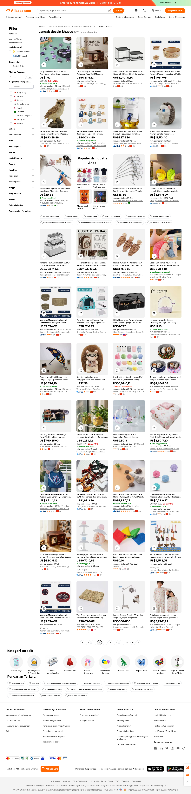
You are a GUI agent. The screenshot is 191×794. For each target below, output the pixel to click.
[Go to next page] (138, 642)
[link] (187, 767)
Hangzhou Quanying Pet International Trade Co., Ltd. (166, 334)
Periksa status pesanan (164, 726)
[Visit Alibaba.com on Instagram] (172, 748)
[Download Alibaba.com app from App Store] (155, 769)
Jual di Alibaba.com (162, 715)
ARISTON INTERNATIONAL (51, 203)
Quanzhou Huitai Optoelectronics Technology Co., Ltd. (55, 143)
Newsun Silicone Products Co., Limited (92, 572)
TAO (117, 781)
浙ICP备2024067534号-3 (167, 790)
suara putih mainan (112, 216)
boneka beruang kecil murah (23, 696)
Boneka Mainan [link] (105, 26)
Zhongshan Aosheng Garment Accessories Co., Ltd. (92, 506)
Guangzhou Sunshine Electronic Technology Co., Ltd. (166, 200)
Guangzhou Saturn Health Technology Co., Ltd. (129, 627)
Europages (136, 781)
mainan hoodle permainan (118, 683)
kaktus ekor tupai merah (77, 696)
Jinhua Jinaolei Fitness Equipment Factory (166, 511)
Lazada (96, 781)
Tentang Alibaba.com (15, 709)
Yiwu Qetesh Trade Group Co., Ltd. (54, 508)
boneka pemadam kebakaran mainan (61, 683)
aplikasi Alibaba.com (134, 769)
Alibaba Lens (22, 769)
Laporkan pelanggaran (126, 744)
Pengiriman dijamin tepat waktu (56, 726)
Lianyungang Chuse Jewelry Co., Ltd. (55, 88)
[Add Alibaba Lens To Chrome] (50, 769)
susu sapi (35, 683)
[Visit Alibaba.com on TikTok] (183, 748)
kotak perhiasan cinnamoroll (131, 223)
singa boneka (92, 216)
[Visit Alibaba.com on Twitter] (166, 748)
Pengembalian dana (125, 731)
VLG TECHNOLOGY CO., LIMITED (164, 143)
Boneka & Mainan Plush (84, 26)
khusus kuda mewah (92, 683)
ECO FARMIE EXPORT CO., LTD (89, 627)
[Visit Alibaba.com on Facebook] (155, 748)
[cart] (145, 11)
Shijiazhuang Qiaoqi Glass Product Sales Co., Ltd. (129, 143)
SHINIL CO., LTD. (120, 566)
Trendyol (125, 781)
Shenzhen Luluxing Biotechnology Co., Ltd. (92, 83)
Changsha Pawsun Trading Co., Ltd (91, 332)
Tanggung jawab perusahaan (18, 726)
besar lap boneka (173, 683)
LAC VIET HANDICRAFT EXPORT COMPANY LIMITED (129, 275)
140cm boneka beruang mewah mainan (96, 223)
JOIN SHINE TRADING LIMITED (53, 446)
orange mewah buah (161, 216)
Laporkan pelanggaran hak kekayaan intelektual (132, 737)
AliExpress (55, 781)
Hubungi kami (123, 720)
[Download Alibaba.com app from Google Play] (176, 769)
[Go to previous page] (82, 642)
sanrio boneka (72, 216)
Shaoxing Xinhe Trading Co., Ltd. (53, 391)
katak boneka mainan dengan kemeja (57, 223)
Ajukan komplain (124, 726)
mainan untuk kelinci (118, 689)
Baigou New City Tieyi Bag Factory (91, 275)
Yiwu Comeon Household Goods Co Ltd (129, 332)
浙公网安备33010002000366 (141, 790)
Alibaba (42, 26)
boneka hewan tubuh (53, 689)
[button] (110, 10)
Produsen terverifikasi (89, 715)
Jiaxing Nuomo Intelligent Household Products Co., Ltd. (55, 275)
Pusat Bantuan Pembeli (127, 715)
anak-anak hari (18, 683)
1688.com (67, 781)
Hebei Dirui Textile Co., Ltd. (161, 627)
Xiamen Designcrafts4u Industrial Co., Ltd (166, 83)
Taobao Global (107, 781)
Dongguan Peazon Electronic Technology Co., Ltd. (92, 145)
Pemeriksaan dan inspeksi (54, 736)
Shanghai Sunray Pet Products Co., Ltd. (129, 83)
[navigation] (21, 335)
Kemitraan (158, 736)
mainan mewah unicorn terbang (24, 689)
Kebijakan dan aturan (52, 742)
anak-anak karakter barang (147, 683)
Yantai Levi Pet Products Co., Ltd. (164, 389)
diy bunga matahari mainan (161, 223)
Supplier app (91, 769)
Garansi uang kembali (52, 720)
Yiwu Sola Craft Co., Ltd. (123, 508)
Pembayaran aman (51, 715)
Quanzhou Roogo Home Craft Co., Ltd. (92, 451)
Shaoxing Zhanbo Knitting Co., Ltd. (164, 449)
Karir (8, 731)
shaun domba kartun (136, 216)
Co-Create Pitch (13, 720)
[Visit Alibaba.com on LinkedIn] (161, 748)
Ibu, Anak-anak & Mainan (59, 26)
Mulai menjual (160, 720)
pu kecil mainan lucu (51, 216)
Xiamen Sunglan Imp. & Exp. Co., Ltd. (128, 391)
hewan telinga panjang (51, 696)
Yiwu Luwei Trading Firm (160, 277)
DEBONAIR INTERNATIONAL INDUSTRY (129, 200)
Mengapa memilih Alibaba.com (19, 715)
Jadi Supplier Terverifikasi (165, 731)
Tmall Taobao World (81, 781)
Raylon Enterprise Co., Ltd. (124, 446)
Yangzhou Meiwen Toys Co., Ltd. (90, 389)
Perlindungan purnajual (53, 731)
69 (133, 643)
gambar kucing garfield (144, 689)
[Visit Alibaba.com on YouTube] (178, 748)
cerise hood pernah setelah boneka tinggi (86, 689)
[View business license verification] (120, 789)
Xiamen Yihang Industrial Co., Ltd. (164, 570)
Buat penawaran (87, 720)
